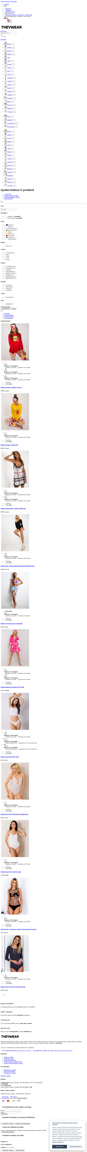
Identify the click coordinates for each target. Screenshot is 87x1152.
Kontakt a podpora (6, 1076)
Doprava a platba (8, 1057)
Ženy (5, 31)
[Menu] (7, 36)
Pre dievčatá (10, 126)
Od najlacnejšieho (9, 316)
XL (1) (8, 259)
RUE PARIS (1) (10, 271)
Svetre (9, 51)
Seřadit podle (5, 308)
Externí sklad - (14, 218)
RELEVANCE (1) (11, 278)
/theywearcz (5, 1096)
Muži (2, 31)
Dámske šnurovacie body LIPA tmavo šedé (13, 987)
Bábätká (9, 120)
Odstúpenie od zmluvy (10, 1073)
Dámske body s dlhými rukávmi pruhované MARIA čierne (18, 566)
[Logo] (11, 30)
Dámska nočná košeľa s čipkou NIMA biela (13, 508)
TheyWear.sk (5, 1098)
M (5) (7, 256)
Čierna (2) (10, 225)
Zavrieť (3, 1)
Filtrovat (14, 308)
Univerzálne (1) (10, 253)
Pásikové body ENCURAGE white (11, 872)
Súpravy (9, 84)
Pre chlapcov (11, 123)
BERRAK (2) (10, 275)
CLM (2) (8, 270)
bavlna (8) (9, 285)
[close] (1, 38)
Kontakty (6, 4)
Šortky (9, 88)
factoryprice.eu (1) (11, 276)
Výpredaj (10, 112)
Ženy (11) (8, 246)
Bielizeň (9, 91)
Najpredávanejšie (8, 315)
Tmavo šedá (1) (12, 230)
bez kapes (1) (9, 297)
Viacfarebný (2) (12, 239)
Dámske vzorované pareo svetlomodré (12, 623)
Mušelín (9, 108)
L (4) (7, 258)
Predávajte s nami (9, 1058)
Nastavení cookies (22, 1098)
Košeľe (9, 152)
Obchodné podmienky (10, 1060)
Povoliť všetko (59, 1146)
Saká (8, 57)
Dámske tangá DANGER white (10, 757)
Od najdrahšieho (8, 318)
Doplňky (9, 95)
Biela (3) (10, 226)
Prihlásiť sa (4, 1114)
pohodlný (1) (9, 304)
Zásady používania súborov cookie (13, 1063)
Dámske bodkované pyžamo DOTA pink (12, 687)
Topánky (9, 98)
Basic (9, 101)
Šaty (8, 71)
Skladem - (13, 216)
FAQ (5, 6)
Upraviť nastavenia (57, 1142)
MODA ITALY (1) (11, 273)
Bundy (9, 44)
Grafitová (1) (11, 237)
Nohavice (10, 78)
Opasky (9, 179)
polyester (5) (9, 287)
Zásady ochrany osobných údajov (13, 1061)
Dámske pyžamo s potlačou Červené (11, 387)
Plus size (9, 105)
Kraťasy (9, 165)
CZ (11, 20)
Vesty (9, 61)
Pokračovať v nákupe (7, 1123)
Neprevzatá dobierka (9, 1071)
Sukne (9, 74)
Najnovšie (7, 313)
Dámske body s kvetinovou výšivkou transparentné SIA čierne (18, 929)
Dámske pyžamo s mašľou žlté (9, 445)
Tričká (9, 67)
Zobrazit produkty (5, 307)
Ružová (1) (11, 234)
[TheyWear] (10, 1038)
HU (11, 22)
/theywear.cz (13, 1096)
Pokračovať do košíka (11, 1)
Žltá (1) (10, 232)
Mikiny (9, 54)
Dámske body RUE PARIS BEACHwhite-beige (14, 814)
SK (7, 18)
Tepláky (9, 81)
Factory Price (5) (10, 268)
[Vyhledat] (2, 35)
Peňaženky (10, 175)
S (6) (7, 254)
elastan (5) (9, 288)
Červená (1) (11, 235)
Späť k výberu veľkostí (8, 1132)
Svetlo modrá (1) (12, 228)
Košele (9, 64)
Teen (8, 116)
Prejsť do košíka (20, 1150)
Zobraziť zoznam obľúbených (22, 1123)
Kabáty (9, 47)
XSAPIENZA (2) (11, 266)
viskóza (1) (9, 290)
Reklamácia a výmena (10, 1070)
